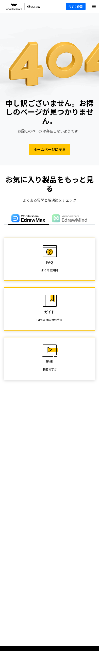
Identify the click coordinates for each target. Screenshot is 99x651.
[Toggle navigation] (94, 6)
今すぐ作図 (75, 6)
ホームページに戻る (49, 149)
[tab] (28, 219)
